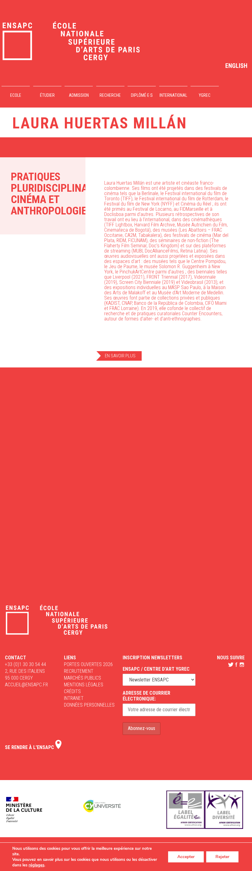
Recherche (110, 95)
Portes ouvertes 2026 (88, 664)
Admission (79, 95)
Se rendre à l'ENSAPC (30, 747)
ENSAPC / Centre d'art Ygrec (156, 669)
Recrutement (78, 671)
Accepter (186, 857)
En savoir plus (120, 356)
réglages (36, 865)
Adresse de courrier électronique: (146, 696)
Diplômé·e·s (142, 95)
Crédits (72, 691)
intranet (74, 698)
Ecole (15, 95)
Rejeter (222, 857)
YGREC (205, 95)
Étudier (47, 95)
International (173, 95)
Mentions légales (83, 685)
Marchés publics (82, 678)
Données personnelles (89, 705)
